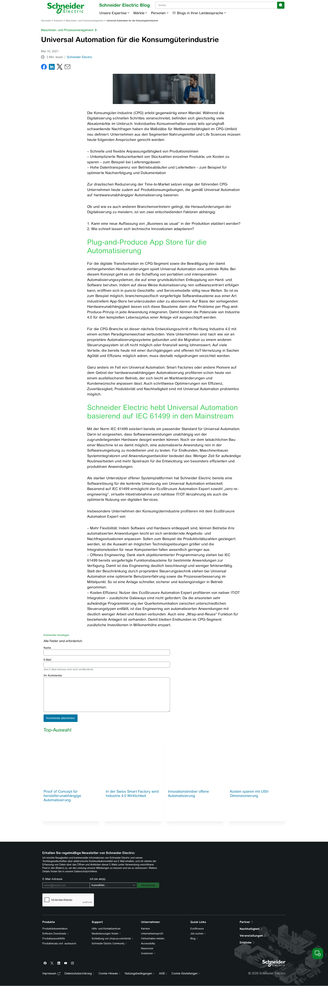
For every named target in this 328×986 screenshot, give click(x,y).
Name (47, 647)
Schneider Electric (79, 57)
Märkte (138, 13)
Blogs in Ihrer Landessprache (200, 13)
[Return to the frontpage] (65, 8)
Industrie (58, 20)
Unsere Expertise (113, 13)
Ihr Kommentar (53, 675)
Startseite (46, 20)
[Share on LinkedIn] (52, 67)
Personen (158, 13)
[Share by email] (67, 67)
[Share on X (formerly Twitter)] (60, 67)
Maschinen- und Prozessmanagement (85, 20)
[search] (280, 5)
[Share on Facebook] (44, 67)
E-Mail (47, 659)
